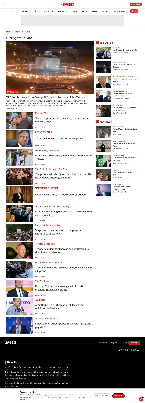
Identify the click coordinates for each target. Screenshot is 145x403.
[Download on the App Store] (123, 350)
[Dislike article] (87, 127)
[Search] (4, 4)
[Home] (67, 4)
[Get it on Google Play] (135, 350)
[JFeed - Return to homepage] (10, 342)
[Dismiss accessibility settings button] (143, 397)
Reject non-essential (101, 396)
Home (9, 32)
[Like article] (83, 127)
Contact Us (134, 343)
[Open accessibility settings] (141, 399)
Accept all (118, 396)
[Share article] (90, 127)
